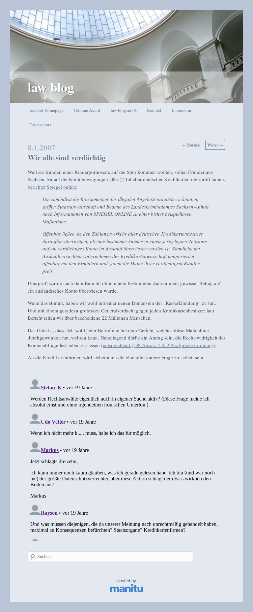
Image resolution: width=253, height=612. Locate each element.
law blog (51, 87)
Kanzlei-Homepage (46, 110)
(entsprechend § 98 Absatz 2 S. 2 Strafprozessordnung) (158, 345)
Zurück (191, 145)
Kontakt (154, 110)
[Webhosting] (126, 590)
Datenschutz (40, 125)
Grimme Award (87, 110)
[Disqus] (126, 458)
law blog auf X (124, 110)
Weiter (215, 145)
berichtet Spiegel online (52, 186)
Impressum (181, 110)
